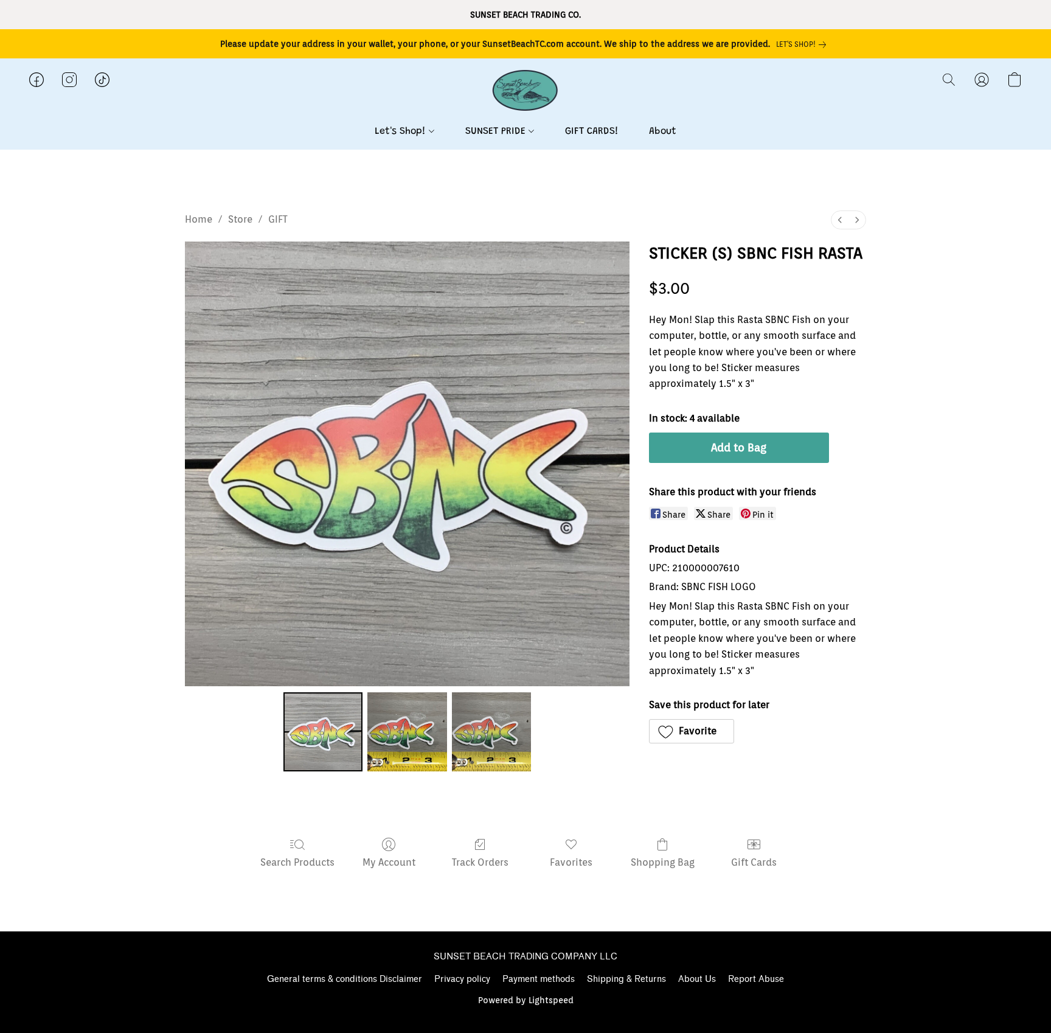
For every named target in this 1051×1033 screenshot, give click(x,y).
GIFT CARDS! (592, 131)
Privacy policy (462, 979)
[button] (525, 92)
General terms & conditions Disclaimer (344, 979)
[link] (803, 44)
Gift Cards (754, 862)
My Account (388, 862)
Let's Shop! (402, 131)
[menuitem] (839, 220)
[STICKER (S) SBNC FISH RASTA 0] (322, 731)
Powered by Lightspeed (526, 1000)
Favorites (571, 862)
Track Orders (480, 862)
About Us (697, 979)
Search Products (297, 862)
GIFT (278, 219)
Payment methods (538, 979)
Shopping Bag (663, 862)
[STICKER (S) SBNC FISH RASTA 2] (491, 731)
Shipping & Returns (626, 979)
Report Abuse (756, 979)
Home (198, 219)
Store (240, 219)
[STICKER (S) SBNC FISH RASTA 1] (406, 731)
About (662, 131)
